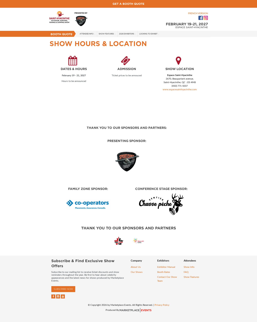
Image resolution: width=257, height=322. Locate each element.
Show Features (106, 34)
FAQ (186, 272)
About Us (136, 267)
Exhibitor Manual (166, 267)
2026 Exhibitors (126, 34)
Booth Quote (61, 34)
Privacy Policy (162, 305)
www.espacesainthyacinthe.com (180, 89)
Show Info (189, 267)
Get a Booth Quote (128, 3)
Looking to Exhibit (148, 34)
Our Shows (136, 272)
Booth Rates (163, 272)
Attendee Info (86, 34)
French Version (198, 13)
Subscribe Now (63, 289)
